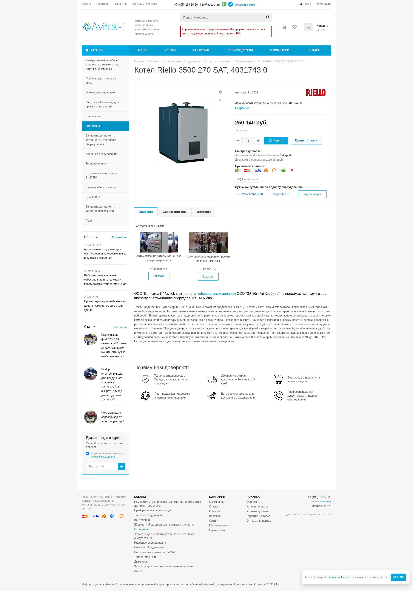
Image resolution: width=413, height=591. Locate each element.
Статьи (213, 520)
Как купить (201, 50)
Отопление (93, 125)
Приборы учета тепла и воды (101, 80)
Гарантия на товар (258, 516)
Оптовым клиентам (259, 520)
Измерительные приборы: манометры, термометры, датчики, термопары (102, 64)
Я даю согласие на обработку (107, 455)
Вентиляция (93, 116)
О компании (279, 50)
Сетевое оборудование (101, 187)
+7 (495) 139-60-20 (186, 4)
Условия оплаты (257, 506)
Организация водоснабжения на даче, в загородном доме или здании (105, 306)
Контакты (314, 50)
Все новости (119, 237)
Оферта (252, 501)
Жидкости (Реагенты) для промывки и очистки (102, 104)
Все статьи (120, 327)
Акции (142, 50)
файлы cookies (336, 577)
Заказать (159, 276)
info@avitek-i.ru (210, 4)
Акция (89, 220)
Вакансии (215, 516)
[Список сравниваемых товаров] (283, 28)
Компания (217, 496)
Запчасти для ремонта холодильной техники (100, 209)
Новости (214, 511)
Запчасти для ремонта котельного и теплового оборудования (101, 140)
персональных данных (103, 456)
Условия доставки (258, 511)
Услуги (170, 50)
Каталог (97, 50)
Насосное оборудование (101, 153)
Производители (240, 50)
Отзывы (214, 506)
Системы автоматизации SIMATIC (101, 175)
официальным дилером (217, 293)
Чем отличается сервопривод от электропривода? (112, 417)
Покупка (253, 496)
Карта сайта (217, 530)
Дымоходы (93, 197)
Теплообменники (96, 163)
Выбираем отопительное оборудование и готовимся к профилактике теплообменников (105, 279)
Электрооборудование (100, 92)
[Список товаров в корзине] (316, 29)
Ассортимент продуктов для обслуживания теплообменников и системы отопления (105, 253)
